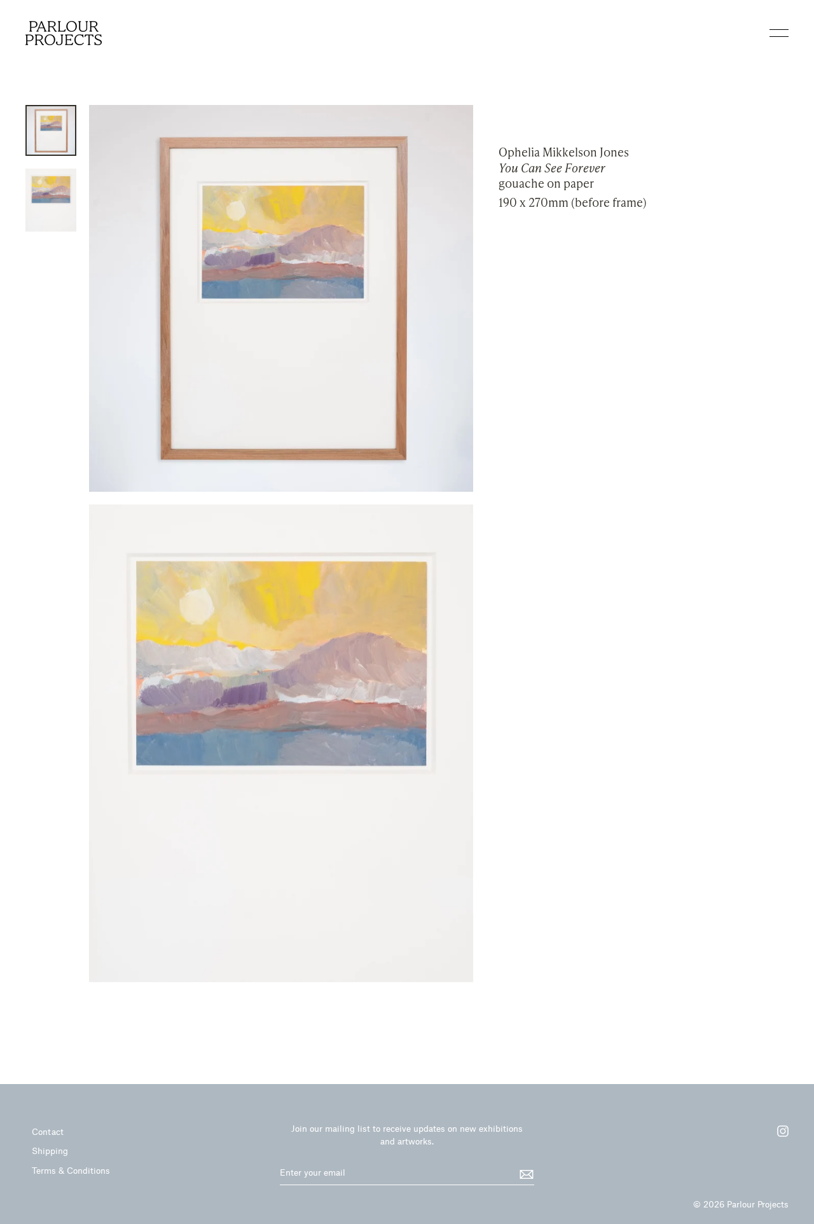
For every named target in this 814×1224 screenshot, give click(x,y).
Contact (48, 1131)
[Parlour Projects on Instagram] (776, 1135)
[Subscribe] (524, 1173)
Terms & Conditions (71, 1170)
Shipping (50, 1150)
